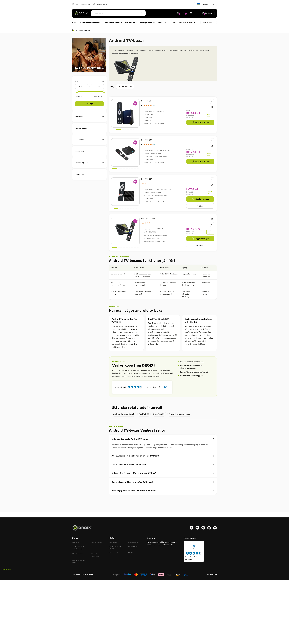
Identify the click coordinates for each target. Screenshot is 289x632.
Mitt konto (75, 542)
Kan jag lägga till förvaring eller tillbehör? (163, 481)
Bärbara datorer (133, 542)
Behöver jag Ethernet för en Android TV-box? (163, 473)
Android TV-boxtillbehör (124, 414)
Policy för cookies (96, 542)
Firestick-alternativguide (179, 414)
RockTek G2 (146, 101)
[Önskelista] (212, 101)
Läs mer (202, 206)
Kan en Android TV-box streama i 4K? (163, 464)
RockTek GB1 (146, 179)
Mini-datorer (113, 542)
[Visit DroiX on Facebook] (203, 528)
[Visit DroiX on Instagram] (209, 528)
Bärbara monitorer (115, 553)
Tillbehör (130, 553)
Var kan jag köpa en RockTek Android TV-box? (163, 490)
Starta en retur (102, 4)
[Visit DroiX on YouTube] (197, 528)
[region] (163, 282)
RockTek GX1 (146, 140)
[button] (207, 13)
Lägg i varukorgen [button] (202, 199)
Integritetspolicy (77, 554)
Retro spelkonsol (133, 546)
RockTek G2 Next (148, 218)
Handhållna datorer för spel (115, 547)
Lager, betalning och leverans (78, 561)
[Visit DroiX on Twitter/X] (215, 528)
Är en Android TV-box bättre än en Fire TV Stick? (163, 455)
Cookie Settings (5, 569)
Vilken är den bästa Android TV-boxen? (163, 438)
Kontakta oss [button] (207, 22)
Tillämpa (89, 103)
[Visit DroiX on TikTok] (191, 528)
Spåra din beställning (82, 4)
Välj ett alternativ (202, 122)
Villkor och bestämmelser (95, 555)
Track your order (79, 546)
